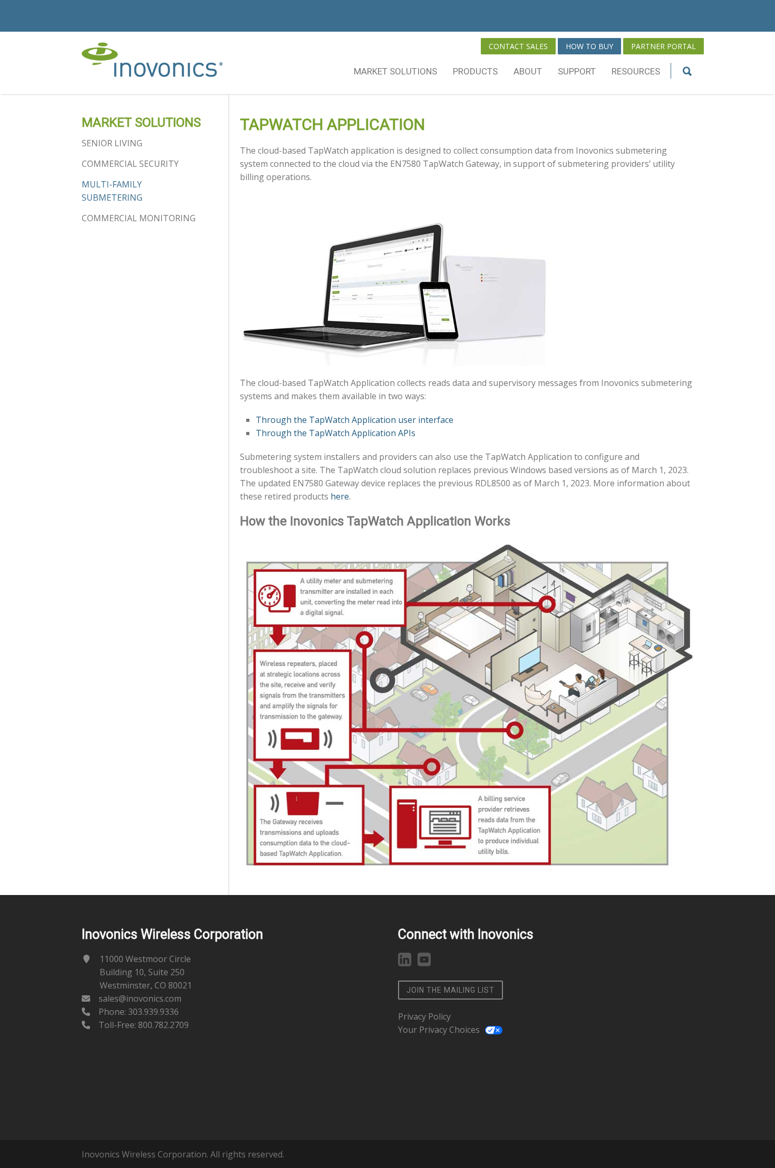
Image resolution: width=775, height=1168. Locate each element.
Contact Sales (518, 46)
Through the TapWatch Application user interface (354, 420)
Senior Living (112, 143)
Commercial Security (130, 163)
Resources (636, 71)
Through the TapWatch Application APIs (335, 433)
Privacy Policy (424, 1016)
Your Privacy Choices (439, 1029)
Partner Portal (663, 46)
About (528, 71)
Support (577, 71)
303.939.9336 (153, 1012)
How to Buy (589, 46)
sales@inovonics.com (140, 998)
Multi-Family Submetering (112, 190)
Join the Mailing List (450, 990)
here (340, 496)
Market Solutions (395, 71)
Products (475, 71)
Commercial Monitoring (139, 218)
